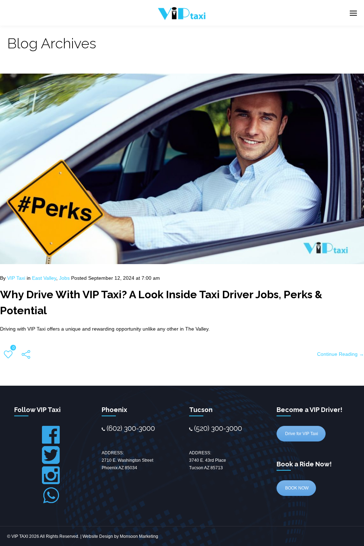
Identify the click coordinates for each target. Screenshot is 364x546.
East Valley (44, 278)
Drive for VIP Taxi (301, 433)
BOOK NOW (296, 488)
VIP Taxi (16, 278)
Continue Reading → (340, 354)
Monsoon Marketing (139, 536)
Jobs (64, 278)
